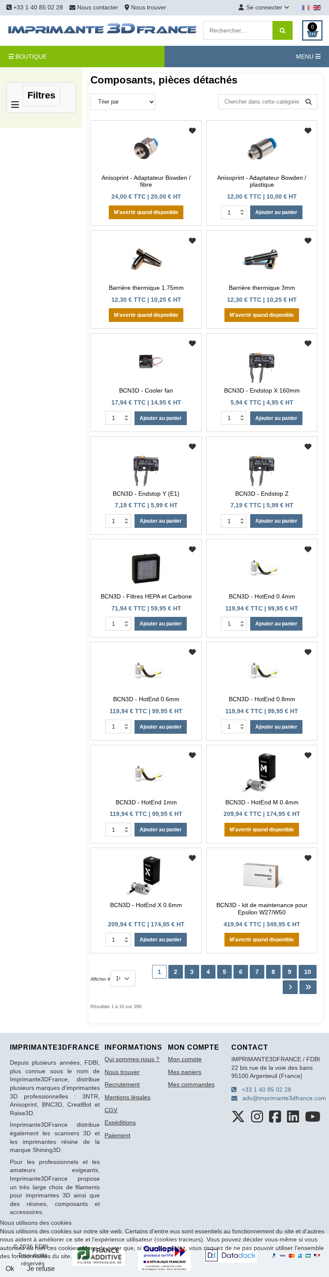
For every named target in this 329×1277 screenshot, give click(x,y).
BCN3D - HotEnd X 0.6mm (146, 905)
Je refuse (41, 1268)
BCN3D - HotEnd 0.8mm (262, 699)
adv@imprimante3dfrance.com (281, 1098)
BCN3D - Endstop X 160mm (262, 390)
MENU (305, 56)
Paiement (117, 1135)
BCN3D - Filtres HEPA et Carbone (146, 596)
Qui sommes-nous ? (132, 1059)
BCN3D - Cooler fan (146, 390)
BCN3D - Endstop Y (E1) (146, 493)
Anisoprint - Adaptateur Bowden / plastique (261, 181)
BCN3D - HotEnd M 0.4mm (262, 802)
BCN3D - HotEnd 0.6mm (146, 699)
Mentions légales (127, 1097)
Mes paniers (184, 1072)
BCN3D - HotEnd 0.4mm (262, 596)
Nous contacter (97, 7)
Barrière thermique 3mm (262, 287)
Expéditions (120, 1122)
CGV (111, 1110)
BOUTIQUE (30, 56)
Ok (10, 1268)
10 (307, 971)
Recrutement (122, 1084)
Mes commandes (191, 1084)
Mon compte (185, 1059)
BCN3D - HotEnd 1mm (146, 802)
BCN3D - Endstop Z (262, 493)
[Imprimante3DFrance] (102, 30)
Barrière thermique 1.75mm (146, 287)
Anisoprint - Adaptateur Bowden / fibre (146, 181)
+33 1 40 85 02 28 (37, 7)
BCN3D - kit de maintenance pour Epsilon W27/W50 (262, 909)
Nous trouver (147, 7)
